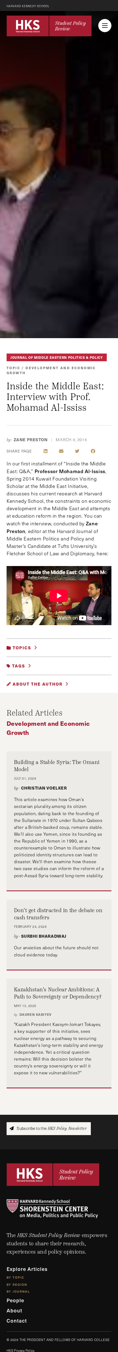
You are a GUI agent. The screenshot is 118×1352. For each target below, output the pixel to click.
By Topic (15, 1277)
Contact (17, 1320)
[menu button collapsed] (104, 25)
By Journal (18, 1291)
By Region (17, 1284)
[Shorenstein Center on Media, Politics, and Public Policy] (59, 1208)
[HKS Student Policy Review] (49, 25)
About (14, 1310)
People (15, 1300)
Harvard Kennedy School (28, 6)
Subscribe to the (51, 1128)
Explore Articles (27, 1269)
